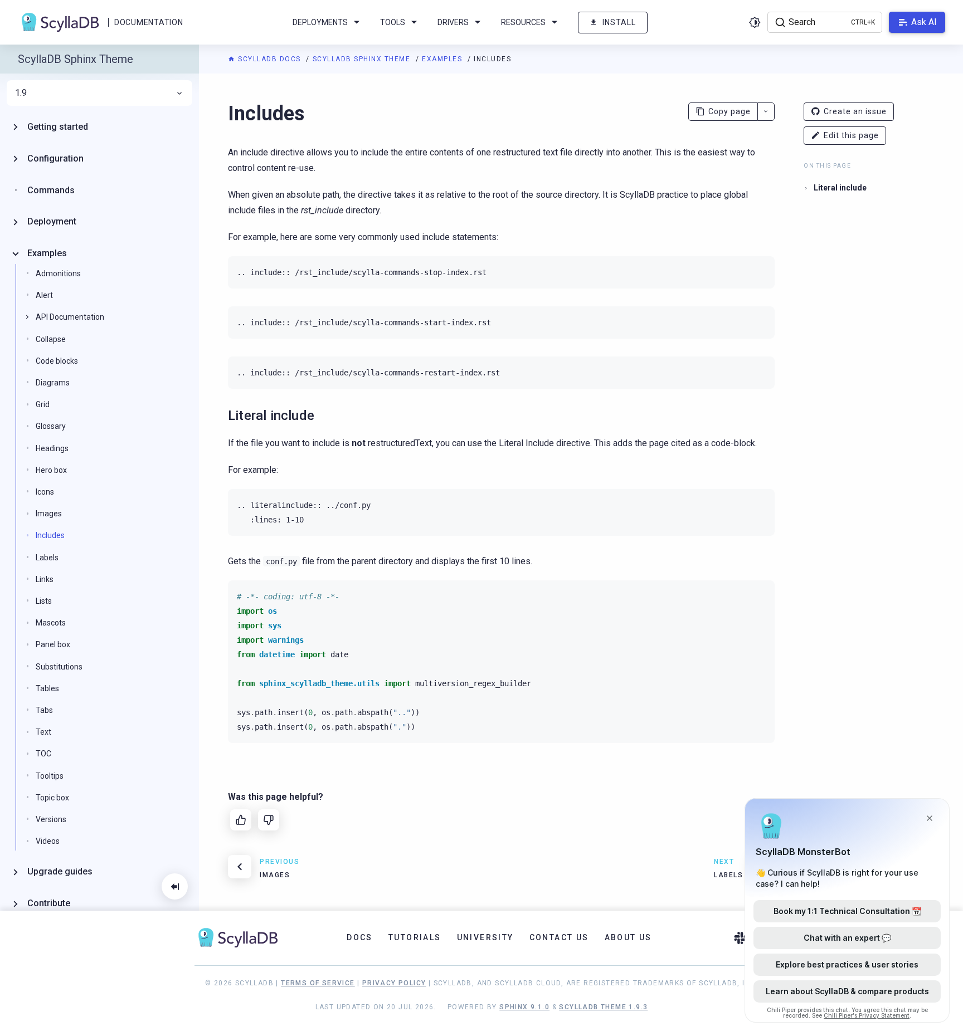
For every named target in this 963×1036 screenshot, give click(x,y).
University (485, 937)
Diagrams (53, 382)
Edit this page (851, 135)
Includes (50, 535)
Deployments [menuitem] (320, 22)
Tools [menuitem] (392, 22)
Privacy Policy (394, 983)
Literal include (840, 187)
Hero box (51, 470)
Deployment (51, 221)
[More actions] (766, 111)
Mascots (51, 622)
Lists (44, 601)
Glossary (51, 426)
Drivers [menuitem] (453, 22)
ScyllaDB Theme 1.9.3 (603, 1007)
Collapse (51, 339)
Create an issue (855, 111)
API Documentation (70, 316)
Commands (51, 190)
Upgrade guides (60, 871)
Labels (47, 557)
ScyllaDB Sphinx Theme (363, 59)
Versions (51, 819)
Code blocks (57, 360)
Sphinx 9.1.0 (524, 1007)
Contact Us (559, 937)
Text (43, 731)
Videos (48, 841)
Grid (43, 404)
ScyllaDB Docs (269, 59)
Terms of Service (317, 983)
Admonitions (58, 273)
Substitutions (59, 666)
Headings (52, 448)
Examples (443, 59)
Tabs (44, 710)
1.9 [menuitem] (21, 93)
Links (45, 579)
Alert (44, 295)
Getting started (57, 126)
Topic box (52, 797)
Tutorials (414, 937)
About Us (628, 937)
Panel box (53, 644)
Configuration (55, 158)
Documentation (148, 22)
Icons (45, 491)
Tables (47, 688)
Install (619, 22)
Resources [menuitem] (523, 22)
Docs (360, 937)
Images (49, 513)
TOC (43, 753)
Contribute (48, 903)
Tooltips (50, 775)
